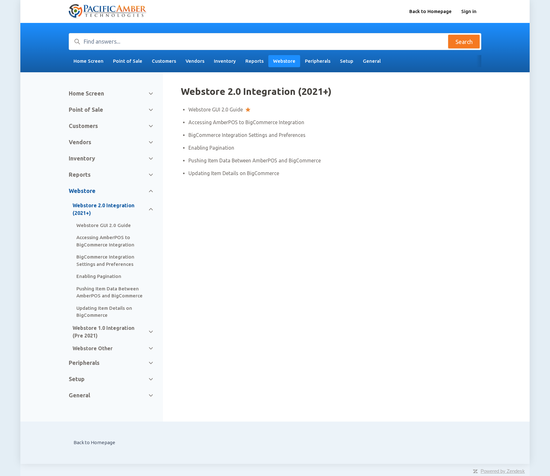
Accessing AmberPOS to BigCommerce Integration (246, 122)
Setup (346, 61)
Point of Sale (127, 61)
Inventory (225, 61)
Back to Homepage (430, 11)
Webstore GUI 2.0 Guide (215, 109)
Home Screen (88, 61)
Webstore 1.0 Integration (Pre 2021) (103, 331)
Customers (164, 61)
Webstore (284, 61)
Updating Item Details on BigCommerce (233, 173)
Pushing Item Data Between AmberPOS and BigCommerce (254, 160)
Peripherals (317, 61)
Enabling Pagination (211, 148)
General (372, 61)
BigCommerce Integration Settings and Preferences (247, 135)
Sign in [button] (468, 11)
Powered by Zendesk (503, 471)
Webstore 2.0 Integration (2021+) (103, 209)
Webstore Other (93, 348)
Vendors (195, 61)
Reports (254, 61)
